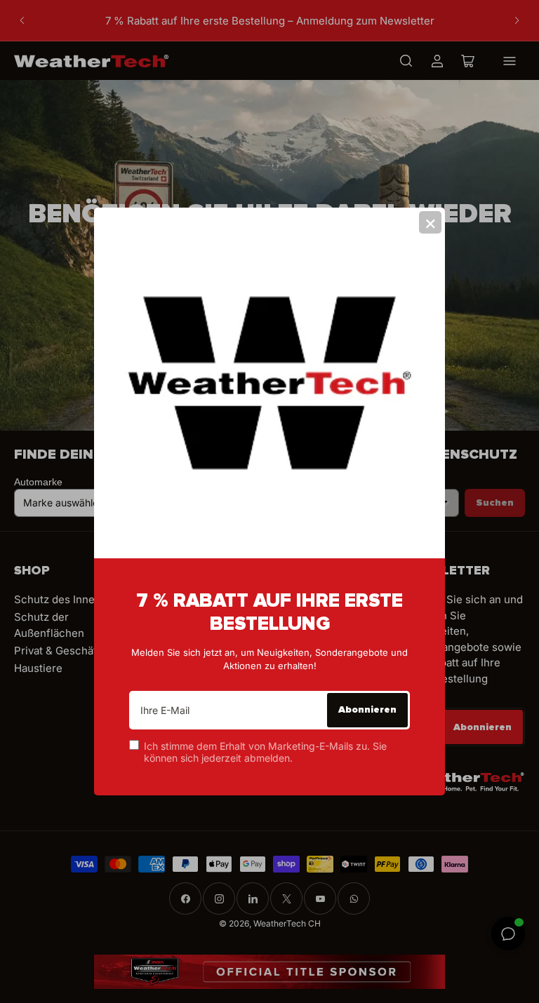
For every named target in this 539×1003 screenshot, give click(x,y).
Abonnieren (367, 709)
